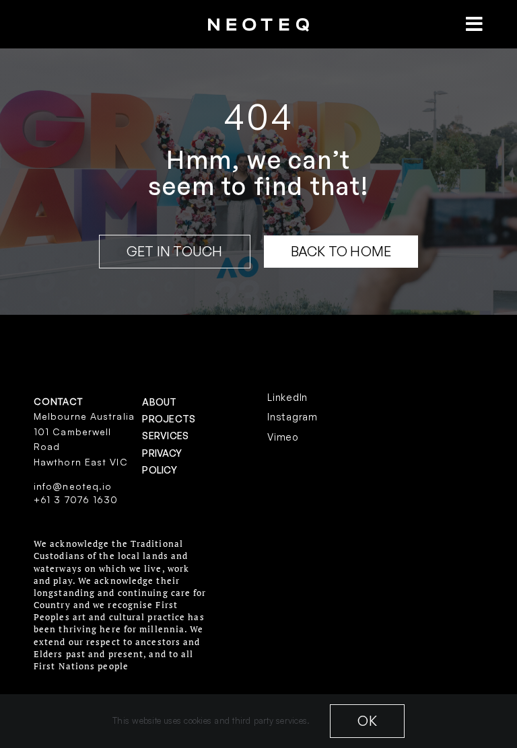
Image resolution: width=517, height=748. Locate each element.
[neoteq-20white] (258, 23)
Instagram (292, 416)
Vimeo (283, 437)
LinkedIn (287, 397)
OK (366, 720)
